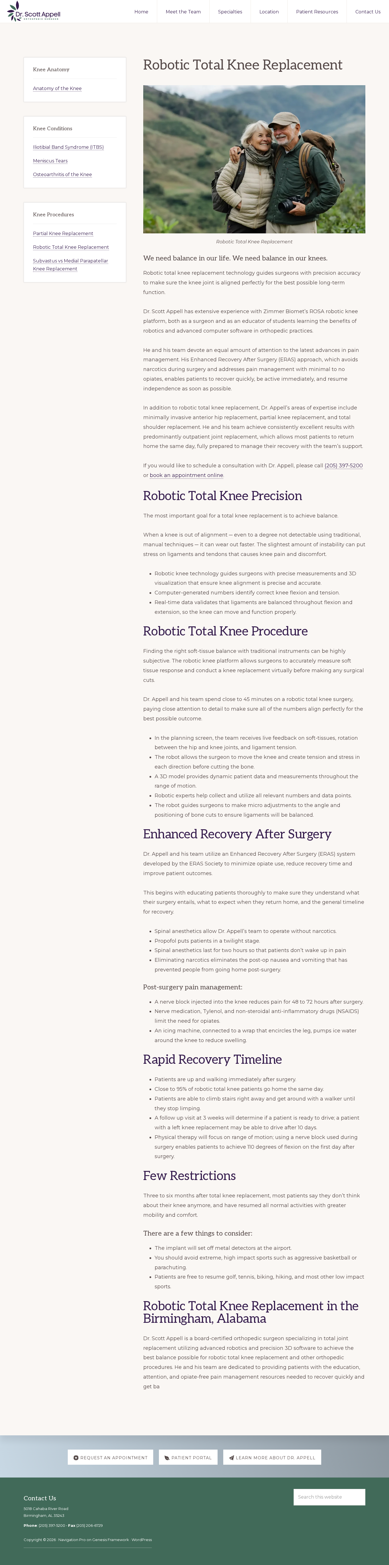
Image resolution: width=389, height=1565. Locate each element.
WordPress (142, 1539)
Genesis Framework (110, 1539)
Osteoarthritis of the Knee (62, 174)
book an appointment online (186, 475)
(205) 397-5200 (344, 465)
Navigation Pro (72, 1539)
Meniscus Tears (50, 161)
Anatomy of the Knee (57, 88)
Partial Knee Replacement (63, 233)
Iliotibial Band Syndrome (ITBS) (68, 147)
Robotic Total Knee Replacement (71, 247)
